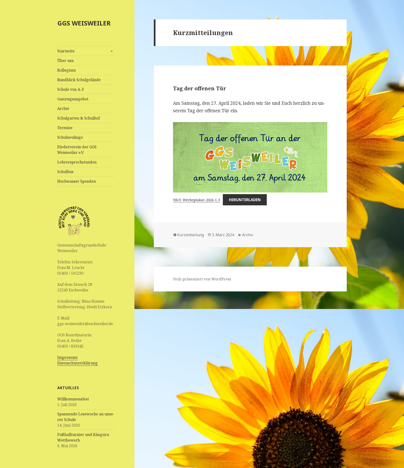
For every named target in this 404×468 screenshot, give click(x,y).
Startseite (66, 51)
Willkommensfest (73, 399)
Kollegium (66, 70)
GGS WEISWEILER (84, 23)
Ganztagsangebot (72, 99)
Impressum (67, 357)
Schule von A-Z (70, 89)
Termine (64, 127)
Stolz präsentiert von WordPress (202, 279)
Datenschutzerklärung (77, 363)
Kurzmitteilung (190, 234)
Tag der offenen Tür (199, 88)
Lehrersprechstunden (77, 162)
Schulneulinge (70, 137)
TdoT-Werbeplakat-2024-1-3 (196, 199)
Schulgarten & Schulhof (78, 118)
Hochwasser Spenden (76, 181)
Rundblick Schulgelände (79, 79)
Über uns (65, 60)
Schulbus (65, 171)
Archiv (63, 108)
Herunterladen (245, 199)
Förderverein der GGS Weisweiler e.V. (77, 149)
